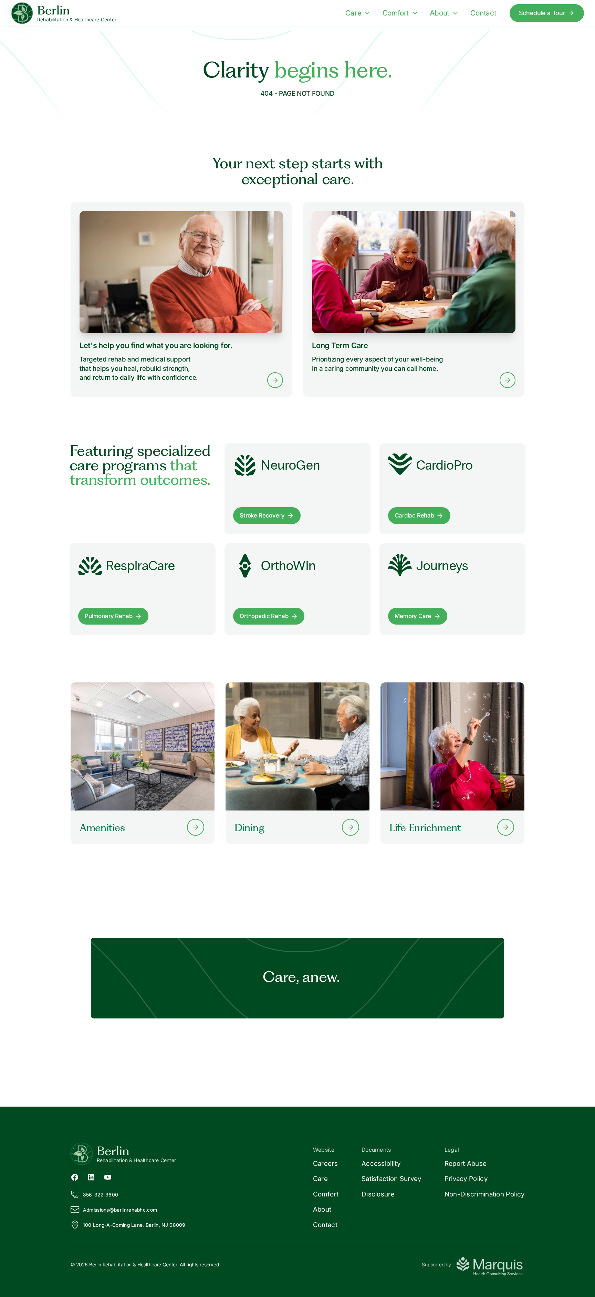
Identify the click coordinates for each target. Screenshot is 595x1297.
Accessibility (381, 1164)
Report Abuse (466, 1164)
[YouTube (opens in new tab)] (108, 1176)
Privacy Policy (466, 1179)
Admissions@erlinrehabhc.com (120, 1210)
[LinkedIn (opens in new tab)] (91, 1176)
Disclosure (378, 1194)
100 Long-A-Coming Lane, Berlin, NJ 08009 (134, 1225)
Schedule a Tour (542, 13)
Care (353, 13)
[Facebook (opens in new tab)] (75, 1176)
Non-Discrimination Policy (485, 1194)
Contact (483, 13)
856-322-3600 (100, 1194)
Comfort (396, 13)
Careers (325, 1164)
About (439, 13)
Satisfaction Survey (391, 1179)
